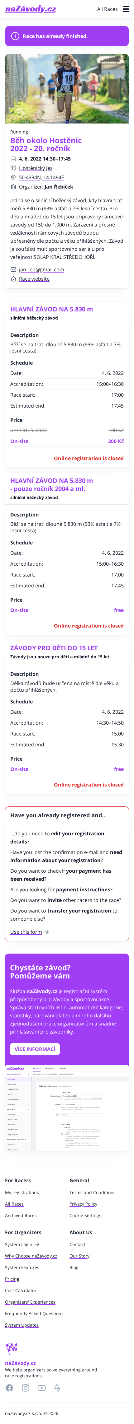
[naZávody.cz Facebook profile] (9, 1388)
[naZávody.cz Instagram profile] (25, 1388)
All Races (107, 9)
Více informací (35, 1049)
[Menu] (126, 9)
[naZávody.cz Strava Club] (57, 1388)
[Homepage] (30, 9)
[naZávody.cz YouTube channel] (41, 1388)
